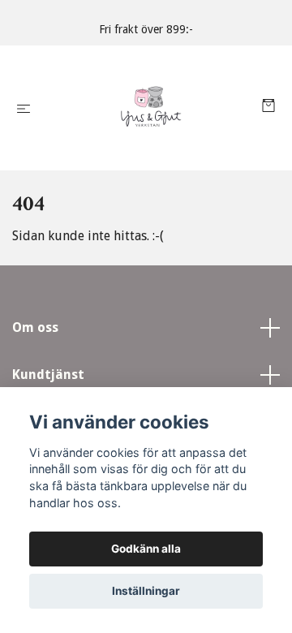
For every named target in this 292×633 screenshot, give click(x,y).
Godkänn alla (146, 548)
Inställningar (146, 590)
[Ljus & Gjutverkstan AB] (150, 107)
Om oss (35, 327)
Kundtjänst (48, 374)
